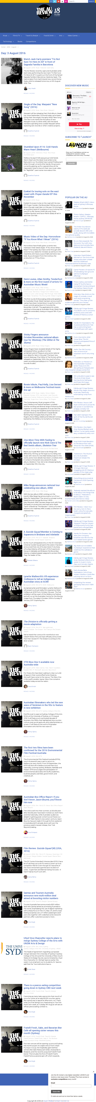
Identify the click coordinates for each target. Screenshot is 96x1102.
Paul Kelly (27, 399)
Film (37, 805)
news (41, 946)
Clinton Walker (50, 393)
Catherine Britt (50, 290)
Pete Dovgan (79, 220)
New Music (44, 110)
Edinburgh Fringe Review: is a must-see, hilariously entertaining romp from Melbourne (79, 392)
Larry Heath (70, 319)
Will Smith (27, 858)
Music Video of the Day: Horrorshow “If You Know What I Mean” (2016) (42, 238)
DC (61, 854)
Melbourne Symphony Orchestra (47, 397)
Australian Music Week (31, 290)
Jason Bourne (28, 807)
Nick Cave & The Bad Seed (49, 448)
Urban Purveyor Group (31, 1040)
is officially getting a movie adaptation (40, 623)
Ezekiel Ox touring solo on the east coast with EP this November (41, 194)
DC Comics (27, 856)
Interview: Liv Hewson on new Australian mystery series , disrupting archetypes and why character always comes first (79, 366)
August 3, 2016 (30, 68)
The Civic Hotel (29, 993)
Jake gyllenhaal (48, 627)
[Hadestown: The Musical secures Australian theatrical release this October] (68, 456)
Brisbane (52, 538)
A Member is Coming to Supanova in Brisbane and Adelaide (43, 533)
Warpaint (51, 110)
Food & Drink (49, 36)
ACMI (44, 585)
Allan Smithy (44, 287)
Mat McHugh (49, 294)
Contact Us (58, 1101)
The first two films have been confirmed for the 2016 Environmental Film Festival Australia (43, 750)
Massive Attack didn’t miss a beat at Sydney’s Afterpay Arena (84, 204)
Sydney (45, 946)
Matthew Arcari (71, 237)
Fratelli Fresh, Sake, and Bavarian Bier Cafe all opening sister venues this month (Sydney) (43, 1030)
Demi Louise (28, 292)
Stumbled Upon (29, 155)
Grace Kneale (79, 447)
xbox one (45, 670)
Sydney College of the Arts (51, 711)
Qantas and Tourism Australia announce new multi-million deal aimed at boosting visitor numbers (41, 896)
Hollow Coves (53, 292)
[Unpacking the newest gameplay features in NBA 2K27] (68, 585)
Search (91, 1)
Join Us (66, 1101)
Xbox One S (52, 670)
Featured (43, 68)
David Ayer (56, 854)
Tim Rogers (52, 399)
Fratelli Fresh (38, 1038)
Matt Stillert (58, 294)
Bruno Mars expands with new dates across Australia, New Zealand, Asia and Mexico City (79, 245)
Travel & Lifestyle (32, 36)
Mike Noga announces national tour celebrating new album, (42, 486)
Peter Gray (70, 251)
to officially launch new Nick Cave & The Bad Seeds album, (42, 443)
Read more (29, 93)
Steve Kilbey (43, 399)
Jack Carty (50, 68)
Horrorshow (52, 242)
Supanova (48, 540)
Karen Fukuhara (29, 540)
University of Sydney (48, 949)
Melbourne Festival (30, 397)
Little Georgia (39, 294)
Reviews (49, 854)
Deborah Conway (29, 395)
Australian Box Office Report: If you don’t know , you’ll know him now (43, 800)
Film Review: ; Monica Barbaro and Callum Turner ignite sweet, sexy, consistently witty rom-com (80, 431)
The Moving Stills (44, 296)
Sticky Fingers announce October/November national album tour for (41, 338)
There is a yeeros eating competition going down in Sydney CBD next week (42, 986)
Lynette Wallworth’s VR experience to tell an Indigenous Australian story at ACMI (41, 579)
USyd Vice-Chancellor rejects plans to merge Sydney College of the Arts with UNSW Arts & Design (43, 941)
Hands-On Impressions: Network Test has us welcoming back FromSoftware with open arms (79, 327)
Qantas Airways (52, 901)
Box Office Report (57, 805)
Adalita (42, 393)
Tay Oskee (27, 296)
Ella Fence (36, 292)
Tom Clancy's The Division (52, 629)
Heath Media (48, 1101)
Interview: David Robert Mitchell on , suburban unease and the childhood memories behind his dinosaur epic (79, 260)
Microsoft (38, 670)
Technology (7, 41)
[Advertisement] (48, 26)
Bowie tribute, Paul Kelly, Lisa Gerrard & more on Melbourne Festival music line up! (42, 387)
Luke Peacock (52, 395)
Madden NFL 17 (29, 670)
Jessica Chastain (29, 629)
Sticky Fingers (45, 346)
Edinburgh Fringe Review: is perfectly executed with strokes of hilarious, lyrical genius (80, 313)
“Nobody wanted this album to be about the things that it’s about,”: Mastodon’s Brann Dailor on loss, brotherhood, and (80, 495)
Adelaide (45, 538)
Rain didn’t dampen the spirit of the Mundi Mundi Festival (83, 417)
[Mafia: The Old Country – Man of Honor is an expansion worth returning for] (68, 352)
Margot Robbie (37, 856)
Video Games (73, 36)
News (48, 805)
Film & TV (16, 36)
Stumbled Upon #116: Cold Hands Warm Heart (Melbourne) (41, 148)
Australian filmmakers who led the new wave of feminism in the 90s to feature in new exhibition (43, 705)
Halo (46, 668)
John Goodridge (80, 421)
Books (20, 41)
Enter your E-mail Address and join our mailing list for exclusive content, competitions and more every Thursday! (78, 154)
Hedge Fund (44, 292)
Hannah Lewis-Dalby (73, 501)
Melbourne (50, 585)
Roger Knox (35, 399)
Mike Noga (44, 491)
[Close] (93, 1071)
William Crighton (56, 296)
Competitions (31, 41)
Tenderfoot (35, 296)
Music (5, 36)
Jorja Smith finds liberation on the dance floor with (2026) (83, 443)
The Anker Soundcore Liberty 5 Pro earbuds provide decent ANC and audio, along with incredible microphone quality (79, 231)
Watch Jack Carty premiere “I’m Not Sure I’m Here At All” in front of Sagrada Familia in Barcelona (42, 62)
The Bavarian (53, 1038)
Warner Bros (56, 856)
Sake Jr (45, 1038)
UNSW (58, 949)
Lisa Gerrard (43, 395)
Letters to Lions (29, 294)
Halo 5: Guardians (54, 668)
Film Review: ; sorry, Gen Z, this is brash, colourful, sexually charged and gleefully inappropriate (78, 511)
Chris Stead (78, 208)
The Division (39, 629)
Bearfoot (42, 290)
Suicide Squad (39, 540)
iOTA (37, 395)
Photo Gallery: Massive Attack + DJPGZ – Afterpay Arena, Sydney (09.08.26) (84, 217)
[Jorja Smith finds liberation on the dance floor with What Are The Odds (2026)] (68, 444)
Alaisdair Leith (71, 554)
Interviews (39, 153)
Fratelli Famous (29, 1038)
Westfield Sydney (45, 1040)
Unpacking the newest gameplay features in (83, 585)
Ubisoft (26, 631)
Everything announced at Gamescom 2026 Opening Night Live (83, 480)
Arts (60, 36)
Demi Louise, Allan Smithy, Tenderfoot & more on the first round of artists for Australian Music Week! (43, 282)
